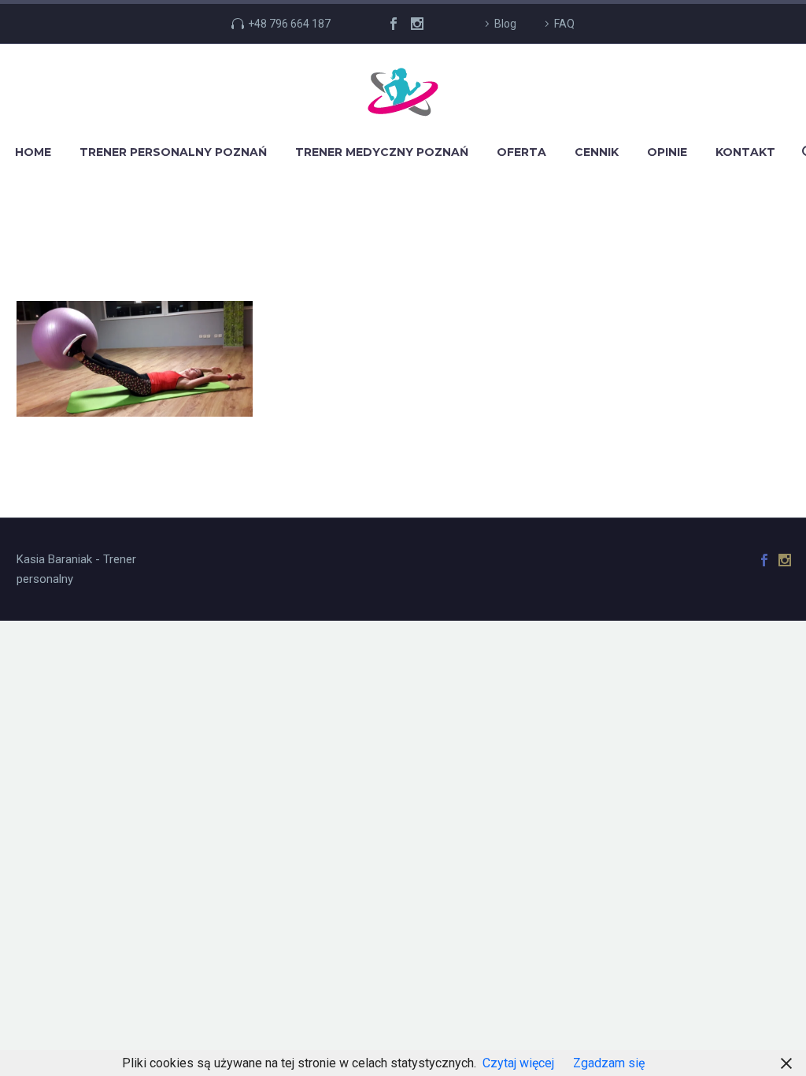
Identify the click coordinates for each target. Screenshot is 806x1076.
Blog (505, 23)
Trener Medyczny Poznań (381, 152)
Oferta (521, 152)
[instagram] (417, 23)
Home (33, 152)
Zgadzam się (609, 1063)
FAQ (564, 23)
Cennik (597, 152)
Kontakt (745, 152)
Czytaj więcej (518, 1063)
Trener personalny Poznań (173, 152)
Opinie (667, 152)
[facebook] (393, 23)
